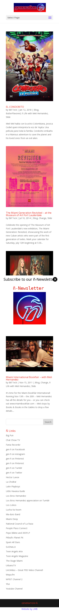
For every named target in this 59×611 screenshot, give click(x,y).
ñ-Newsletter (29, 288)
